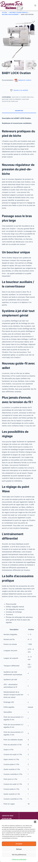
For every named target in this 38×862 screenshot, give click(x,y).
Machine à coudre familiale (23, 97)
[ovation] (7, 65)
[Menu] (35, 5)
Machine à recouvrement (12, 99)
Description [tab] (19, 110)
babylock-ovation (24, 80)
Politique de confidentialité (19, 859)
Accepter (19, 844)
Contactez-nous (7, 815)
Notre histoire (7, 818)
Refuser (19, 849)
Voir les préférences (19, 855)
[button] (35, 822)
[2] (30, 65)
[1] (19, 65)
